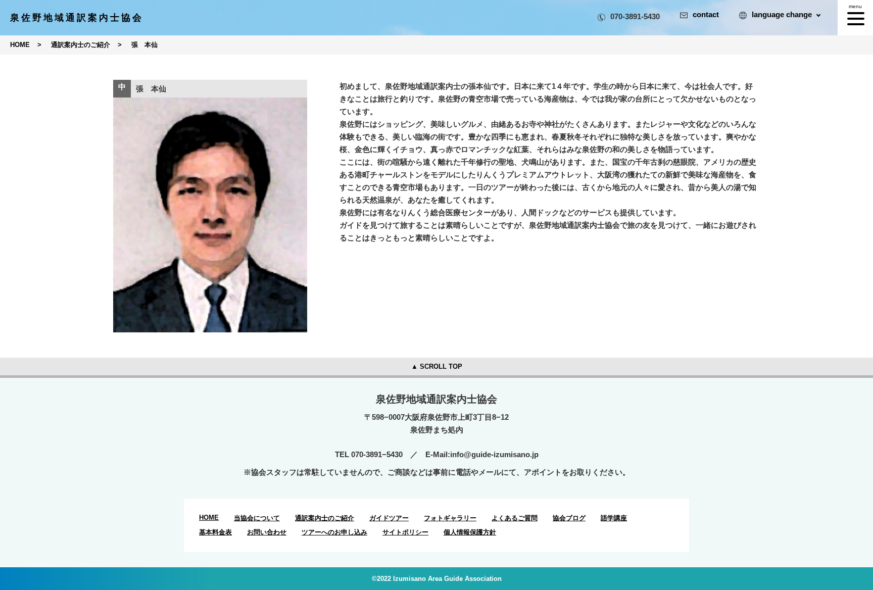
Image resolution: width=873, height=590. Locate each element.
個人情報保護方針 (470, 532)
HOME (209, 517)
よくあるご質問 (515, 518)
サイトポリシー (405, 532)
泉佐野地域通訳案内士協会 (76, 18)
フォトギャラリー (450, 518)
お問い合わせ (266, 532)
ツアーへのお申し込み (334, 532)
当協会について (257, 518)
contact (706, 14)
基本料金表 (215, 532)
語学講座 (614, 518)
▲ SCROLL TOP (436, 366)
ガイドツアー (389, 518)
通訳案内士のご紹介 (324, 518)
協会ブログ (569, 518)
